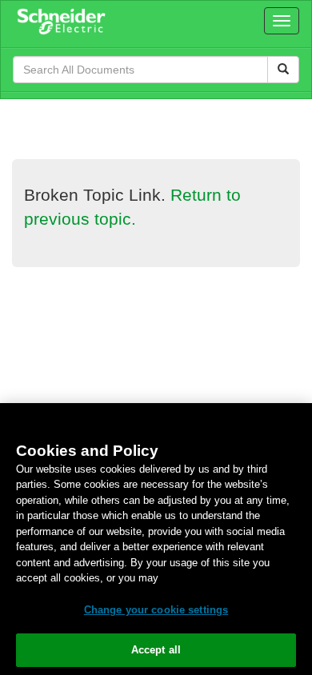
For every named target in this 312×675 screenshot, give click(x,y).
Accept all (156, 650)
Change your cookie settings (156, 610)
